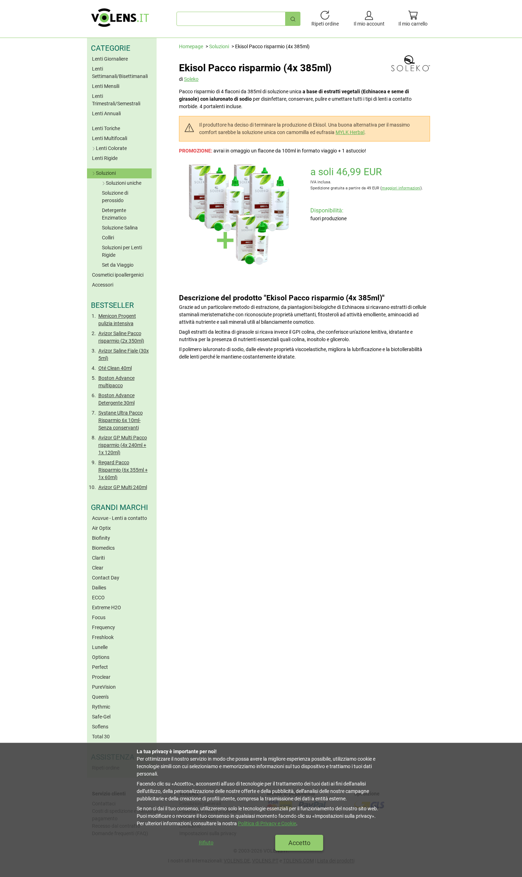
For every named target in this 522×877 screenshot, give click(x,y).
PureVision (104, 687)
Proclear (101, 677)
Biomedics (103, 548)
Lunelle (100, 647)
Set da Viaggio (118, 265)
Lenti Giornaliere (110, 59)
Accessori (102, 285)
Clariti (98, 558)
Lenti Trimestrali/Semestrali (116, 99)
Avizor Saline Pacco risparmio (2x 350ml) (121, 337)
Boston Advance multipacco (116, 381)
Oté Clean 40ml (115, 368)
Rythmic (101, 707)
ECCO (98, 597)
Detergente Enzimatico (114, 214)
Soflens (100, 726)
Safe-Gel (101, 717)
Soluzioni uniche (123, 183)
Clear (97, 568)
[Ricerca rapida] (293, 19)
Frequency (103, 627)
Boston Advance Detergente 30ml (116, 399)
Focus (98, 617)
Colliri (108, 237)
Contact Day (105, 578)
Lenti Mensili (105, 86)
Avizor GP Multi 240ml (122, 487)
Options (100, 657)
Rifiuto (206, 842)
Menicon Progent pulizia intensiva (117, 319)
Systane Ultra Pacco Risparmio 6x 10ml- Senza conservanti (120, 420)
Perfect (100, 667)
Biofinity (101, 538)
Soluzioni (106, 173)
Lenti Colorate (111, 148)
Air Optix (101, 528)
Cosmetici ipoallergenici (117, 275)
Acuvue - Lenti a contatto (119, 518)
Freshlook (103, 637)
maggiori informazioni (401, 188)
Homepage (191, 46)
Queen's (100, 697)
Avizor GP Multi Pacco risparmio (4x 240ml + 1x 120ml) (122, 445)
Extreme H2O (106, 607)
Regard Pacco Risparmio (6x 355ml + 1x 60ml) (123, 470)
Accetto (299, 843)
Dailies (99, 587)
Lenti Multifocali (109, 138)
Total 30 (101, 736)
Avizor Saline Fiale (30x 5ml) (123, 354)
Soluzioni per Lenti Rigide (122, 251)
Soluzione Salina (120, 228)
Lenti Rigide (105, 158)
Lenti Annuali (106, 113)
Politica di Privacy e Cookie (267, 823)
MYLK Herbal (350, 132)
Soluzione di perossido (115, 196)
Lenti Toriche (106, 128)
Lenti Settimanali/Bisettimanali (120, 72)
